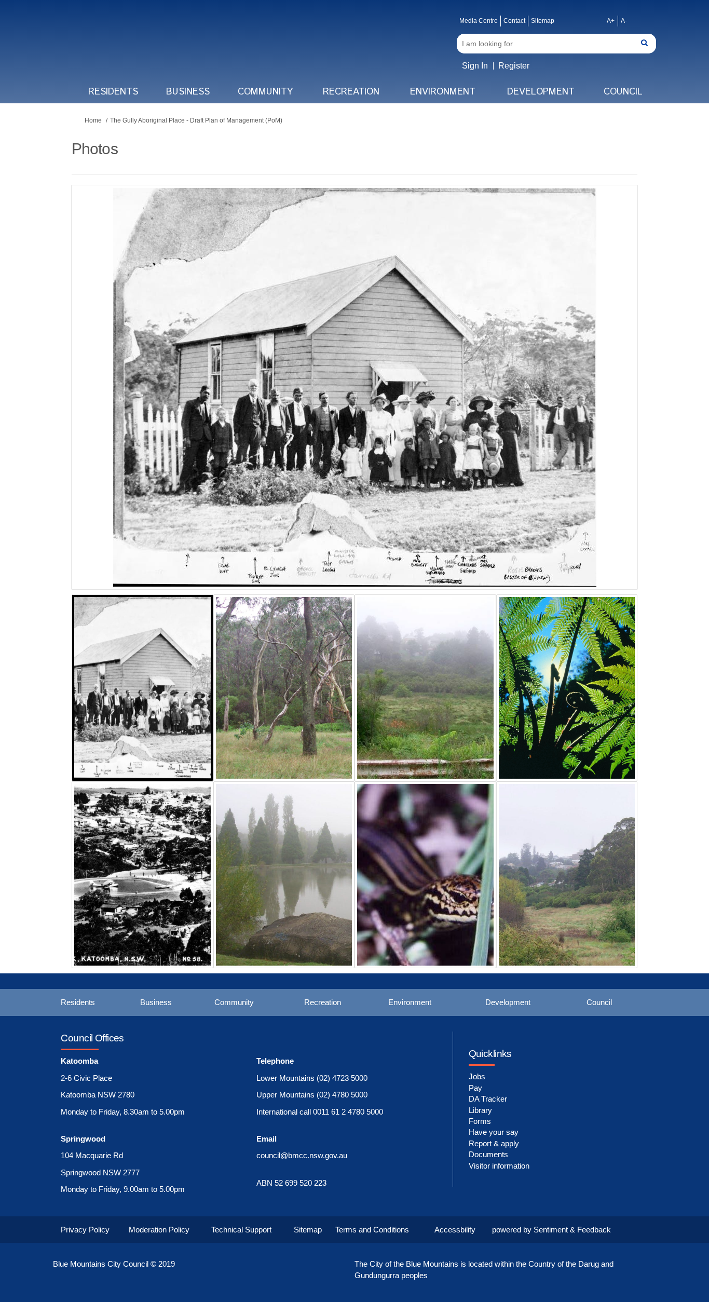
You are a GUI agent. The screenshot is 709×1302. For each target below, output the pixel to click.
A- (624, 20)
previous (100, 403)
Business (188, 92)
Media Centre (478, 20)
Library (480, 1110)
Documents (488, 1154)
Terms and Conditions (372, 1229)
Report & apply (494, 1143)
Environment (442, 92)
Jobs (477, 1076)
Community (265, 92)
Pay (475, 1087)
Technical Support (241, 1229)
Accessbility (454, 1229)
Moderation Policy (159, 1229)
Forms (480, 1121)
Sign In (475, 65)
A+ (611, 20)
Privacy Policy (85, 1229)
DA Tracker (488, 1098)
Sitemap (542, 20)
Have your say (494, 1132)
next (601, 403)
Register (513, 65)
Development (541, 92)
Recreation (351, 92)
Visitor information (499, 1165)
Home (93, 120)
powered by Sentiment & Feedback (551, 1229)
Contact (514, 20)
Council (623, 92)
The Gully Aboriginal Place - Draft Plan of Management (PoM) (196, 120)
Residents (113, 92)
